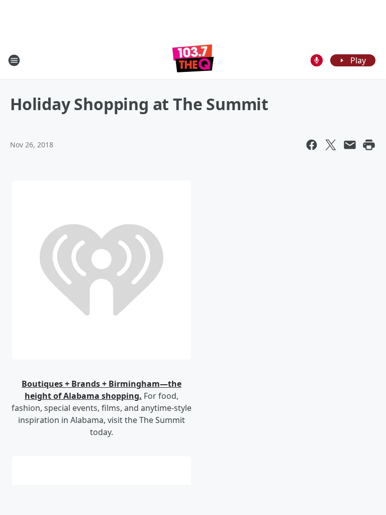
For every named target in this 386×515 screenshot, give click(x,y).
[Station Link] (193, 60)
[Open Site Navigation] (14, 60)
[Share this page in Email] (350, 145)
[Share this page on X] (331, 145)
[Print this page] (369, 145)
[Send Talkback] (317, 60)
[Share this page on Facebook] (312, 145)
